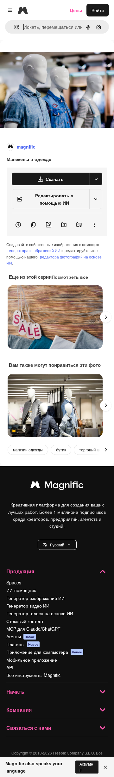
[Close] (105, 767)
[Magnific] (57, 486)
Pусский (57, 544)
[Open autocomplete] (14, 27)
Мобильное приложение (31, 660)
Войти (98, 10)
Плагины (22, 644)
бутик (61, 449)
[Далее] (105, 317)
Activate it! (86, 767)
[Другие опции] (94, 224)
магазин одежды (28, 449)
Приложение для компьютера (44, 652)
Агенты (20, 636)
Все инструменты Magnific (33, 675)
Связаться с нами (28, 727)
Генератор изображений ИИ (35, 598)
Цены (76, 10)
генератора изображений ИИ (34, 250)
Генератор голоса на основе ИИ (39, 613)
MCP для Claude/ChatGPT (33, 629)
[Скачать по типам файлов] (96, 179)
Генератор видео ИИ (27, 605)
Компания (19, 709)
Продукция (20, 571)
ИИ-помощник (21, 590)
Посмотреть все (70, 277)
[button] (57, 545)
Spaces (13, 582)
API (9, 667)
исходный (42, 54)
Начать (15, 691)
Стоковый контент (24, 621)
